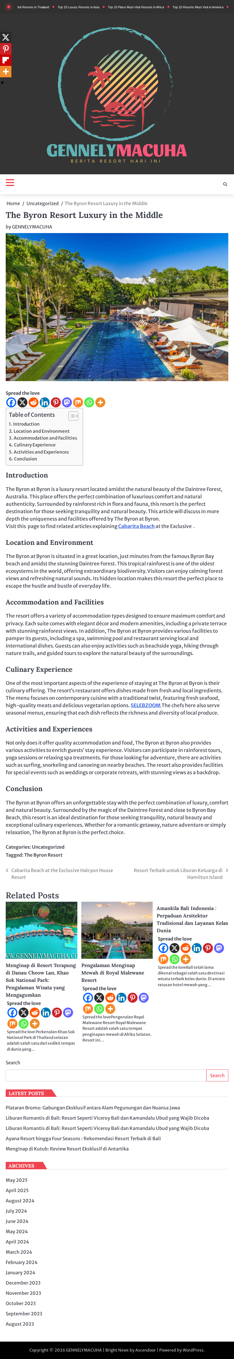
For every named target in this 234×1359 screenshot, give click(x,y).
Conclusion (25, 459)
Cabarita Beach (136, 526)
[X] (22, 402)
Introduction (26, 424)
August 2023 (20, 1324)
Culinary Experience (35, 445)
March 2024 (19, 1252)
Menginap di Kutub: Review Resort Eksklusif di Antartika (67, 1149)
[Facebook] (11, 402)
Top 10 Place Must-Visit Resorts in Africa (117, 7)
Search (13, 1062)
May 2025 (17, 1180)
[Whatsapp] (89, 402)
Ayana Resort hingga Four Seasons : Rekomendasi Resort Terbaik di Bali (83, 1138)
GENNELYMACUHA (32, 227)
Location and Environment (42, 431)
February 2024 (22, 1262)
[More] (100, 402)
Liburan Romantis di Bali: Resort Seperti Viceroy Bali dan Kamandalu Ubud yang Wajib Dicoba (107, 1118)
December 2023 (23, 1283)
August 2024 (20, 1201)
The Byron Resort (43, 855)
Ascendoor (145, 1350)
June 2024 (17, 1221)
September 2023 (24, 1313)
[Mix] (78, 402)
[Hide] (2, 82)
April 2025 (17, 1190)
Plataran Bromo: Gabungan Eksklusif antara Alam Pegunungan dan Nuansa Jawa (93, 1108)
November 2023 (23, 1293)
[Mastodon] (67, 402)
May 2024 (17, 1231)
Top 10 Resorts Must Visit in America (179, 7)
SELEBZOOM (146, 705)
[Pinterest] (56, 402)
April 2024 (17, 1242)
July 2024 (16, 1211)
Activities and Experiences (41, 452)
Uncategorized (48, 847)
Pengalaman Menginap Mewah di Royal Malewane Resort (112, 972)
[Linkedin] (45, 402)
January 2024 (20, 1272)
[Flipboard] (5, 60)
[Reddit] (34, 402)
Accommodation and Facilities (45, 438)
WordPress (193, 1350)
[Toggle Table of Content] (70, 416)
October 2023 (21, 1303)
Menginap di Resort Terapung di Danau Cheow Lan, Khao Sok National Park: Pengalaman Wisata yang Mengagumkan (41, 980)
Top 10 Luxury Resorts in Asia (59, 7)
